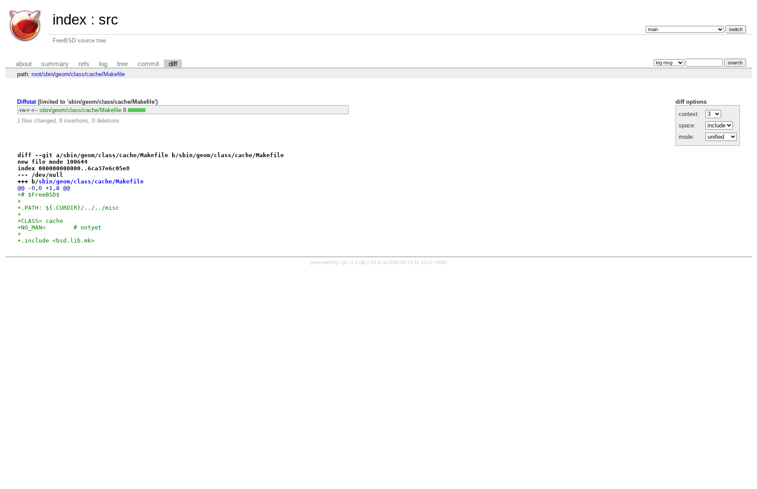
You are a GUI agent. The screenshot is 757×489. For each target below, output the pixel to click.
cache (94, 74)
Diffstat (26, 102)
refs (83, 63)
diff (173, 63)
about (24, 63)
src (108, 19)
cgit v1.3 (348, 262)
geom (62, 74)
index (70, 19)
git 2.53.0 (370, 262)
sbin (48, 74)
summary (55, 63)
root (36, 74)
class (78, 74)
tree (122, 63)
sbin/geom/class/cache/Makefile (80, 110)
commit (148, 63)
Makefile (114, 74)
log (103, 63)
